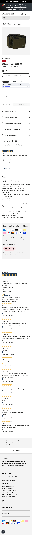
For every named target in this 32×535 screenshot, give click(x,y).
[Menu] (29, 14)
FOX (3, 58)
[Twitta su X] (9, 141)
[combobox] (16, 18)
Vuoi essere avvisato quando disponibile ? (16, 75)
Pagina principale (6, 23)
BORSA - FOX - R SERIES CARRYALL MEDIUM (11, 24)
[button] (26, 14)
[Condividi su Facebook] (12, 141)
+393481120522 (12, 477)
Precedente (5, 301)
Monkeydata (25, 531)
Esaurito (21, 104)
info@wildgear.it (10, 480)
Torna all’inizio (16, 450)
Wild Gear (7, 531)
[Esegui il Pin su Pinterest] (16, 141)
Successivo (12, 301)
